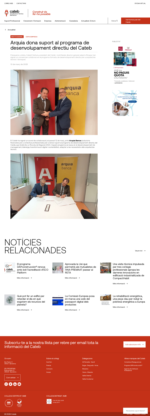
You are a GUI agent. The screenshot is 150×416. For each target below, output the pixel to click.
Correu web (8, 3)
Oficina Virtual (140, 3)
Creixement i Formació (32, 21)
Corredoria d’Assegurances (132, 362)
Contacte (49, 369)
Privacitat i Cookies (140, 414)
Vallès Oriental (86, 375)
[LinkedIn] (15, 384)
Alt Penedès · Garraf (88, 362)
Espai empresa (31, 37)
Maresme (85, 369)
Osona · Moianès (87, 372)
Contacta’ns (21, 3)
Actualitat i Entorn (88, 21)
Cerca (113, 21)
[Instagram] (6, 384)
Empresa (47, 21)
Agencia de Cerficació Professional (131, 369)
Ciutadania (73, 21)
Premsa (48, 365)
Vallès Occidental (87, 379)
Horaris (48, 372)
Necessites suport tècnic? (135, 411)
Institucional (17, 37)
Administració (60, 21)
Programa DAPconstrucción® (133, 365)
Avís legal (130, 414)
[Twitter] (10, 384)
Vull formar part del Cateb (133, 21)
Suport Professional (12, 21)
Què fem (49, 362)
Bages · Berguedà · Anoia (90, 365)
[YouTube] (19, 384)
